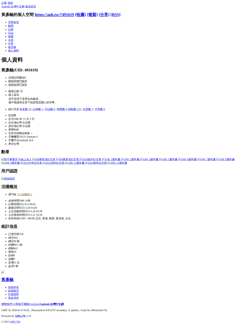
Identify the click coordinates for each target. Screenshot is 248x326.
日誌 (10, 32)
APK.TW (20, 316)
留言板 (12, 47)
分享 (10, 43)
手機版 (25, 304)
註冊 (4, 3)
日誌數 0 (50, 109)
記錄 (10, 29)
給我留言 (13, 290)
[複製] (92, 14)
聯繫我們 (6, 304)
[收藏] (80, 14)
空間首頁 (13, 22)
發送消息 (13, 297)
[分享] (104, 14)
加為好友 (13, 287)
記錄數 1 (38, 109)
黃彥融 (7, 279)
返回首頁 (30, 6)
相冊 (10, 36)
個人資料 (13, 50)
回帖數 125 (74, 109)
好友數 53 (25, 109)
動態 (10, 25)
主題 (10, 40)
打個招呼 (13, 294)
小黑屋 (17, 304)
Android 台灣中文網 (12, 6)
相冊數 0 (62, 109)
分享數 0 (100, 109)
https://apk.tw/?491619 (54, 14)
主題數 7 (88, 109)
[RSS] (115, 14)
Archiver (34, 304)
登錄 (10, 3)
